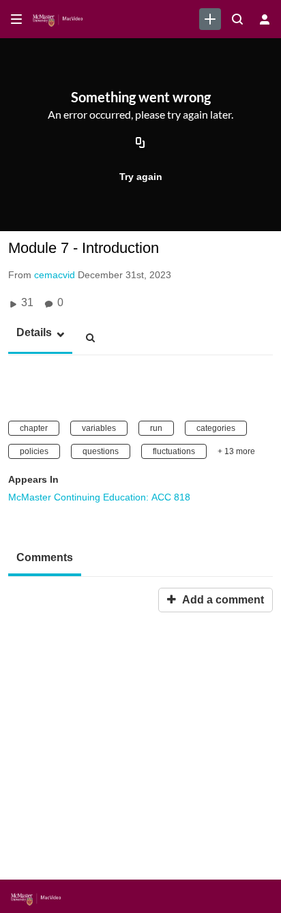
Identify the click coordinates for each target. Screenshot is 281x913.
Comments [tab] (44, 557)
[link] (210, 19)
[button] (30, 333)
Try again (140, 176)
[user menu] (265, 19)
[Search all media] (237, 19)
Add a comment (221, 599)
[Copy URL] (140, 144)
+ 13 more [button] (236, 451)
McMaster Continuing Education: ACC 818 (99, 497)
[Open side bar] (16, 19)
